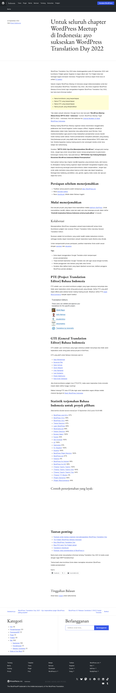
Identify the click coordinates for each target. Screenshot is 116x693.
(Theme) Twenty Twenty (61, 467)
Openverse (57, 445)
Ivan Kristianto (58, 373)
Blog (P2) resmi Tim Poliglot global (64, 545)
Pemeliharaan (17, 646)
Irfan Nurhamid (58, 370)
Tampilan (30, 663)
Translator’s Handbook (61, 548)
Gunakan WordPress (105, 3)
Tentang (9, 663)
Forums (55, 437)
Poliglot (12, 638)
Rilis (11, 640)
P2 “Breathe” (57, 448)
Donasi (72, 668)
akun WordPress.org (89, 189)
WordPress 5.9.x (59, 418)
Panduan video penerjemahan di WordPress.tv (68, 550)
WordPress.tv (53, 671)
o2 (54, 442)
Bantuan (51, 665)
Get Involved (57, 440)
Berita (9, 9)
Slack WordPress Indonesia (74, 393)
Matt (92, 665)
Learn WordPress (59, 426)
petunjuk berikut (62, 191)
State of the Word (16, 651)
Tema (29, 665)
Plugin (12, 635)
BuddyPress (94, 671)
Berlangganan (101, 628)
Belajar (51, 663)
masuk (61, 596)
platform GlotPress (96, 207)
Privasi (9, 671)
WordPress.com (95, 663)
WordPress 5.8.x (59, 420)
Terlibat (71, 663)
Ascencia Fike (58, 362)
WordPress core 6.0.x (60, 415)
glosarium (68, 246)
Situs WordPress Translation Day (64, 542)
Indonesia (27, 681)
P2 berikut (58, 79)
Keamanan (16, 643)
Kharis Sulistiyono (15, 23)
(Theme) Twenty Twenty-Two (63, 472)
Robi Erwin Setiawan (60, 379)
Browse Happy (58, 434)
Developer (52, 668)
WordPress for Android (61, 461)
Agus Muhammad (59, 359)
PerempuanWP (15, 632)
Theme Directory (59, 423)
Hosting (9, 668)
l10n (11, 627)
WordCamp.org (58, 429)
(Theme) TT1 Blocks (60, 475)
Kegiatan (71, 665)
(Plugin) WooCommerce (61, 480)
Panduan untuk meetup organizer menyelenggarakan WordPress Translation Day (80, 537)
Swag (71, 671)
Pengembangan (15, 629)
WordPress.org (58, 456)
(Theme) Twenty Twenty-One (63, 469)
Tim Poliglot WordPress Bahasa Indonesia (67, 540)
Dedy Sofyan (57, 365)
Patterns (56, 459)
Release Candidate (19, 648)
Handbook (61, 194)
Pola (29, 671)
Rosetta (56, 450)
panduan (59, 246)
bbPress (93, 668)
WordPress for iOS (59, 464)
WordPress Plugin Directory (62, 453)
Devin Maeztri (58, 368)
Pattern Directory (59, 431)
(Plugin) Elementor (59, 478)
